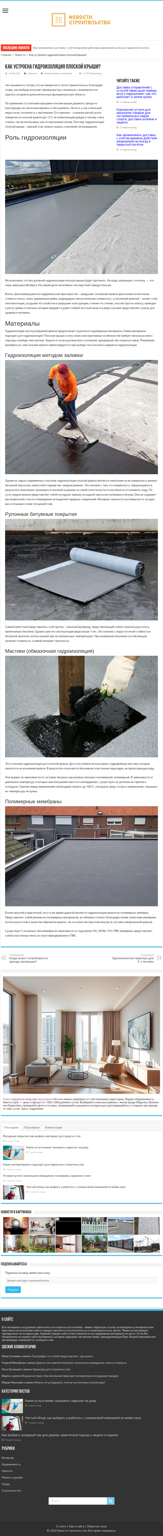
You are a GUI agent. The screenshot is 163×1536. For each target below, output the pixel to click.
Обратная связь (97, 1526)
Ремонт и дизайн (12, 1477)
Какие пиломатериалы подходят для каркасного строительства (43, 1164)
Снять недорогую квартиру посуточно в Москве (33, 1099)
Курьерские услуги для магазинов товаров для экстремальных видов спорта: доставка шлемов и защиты (137, 116)
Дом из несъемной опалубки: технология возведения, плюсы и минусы (81, 1362)
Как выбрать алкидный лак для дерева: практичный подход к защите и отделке (60, 1435)
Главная (6, 54)
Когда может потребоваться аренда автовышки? (28, 958)
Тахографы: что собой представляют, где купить (62, 1356)
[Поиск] (110, 1501)
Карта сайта (76, 1526)
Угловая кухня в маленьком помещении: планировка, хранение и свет (47, 1175)
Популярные (32, 1127)
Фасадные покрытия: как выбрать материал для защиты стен (41, 1136)
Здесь (25, 1108)
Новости (20, 54)
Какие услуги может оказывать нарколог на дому (57, 1147)
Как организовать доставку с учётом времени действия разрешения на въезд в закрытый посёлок (91, 47)
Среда (6, 1484)
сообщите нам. (44, 1340)
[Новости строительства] (81, 20)
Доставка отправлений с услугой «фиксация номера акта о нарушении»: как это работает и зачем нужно (136, 92)
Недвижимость (11, 1464)
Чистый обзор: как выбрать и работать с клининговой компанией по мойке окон (76, 1187)
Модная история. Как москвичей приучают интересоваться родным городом (70, 1376)
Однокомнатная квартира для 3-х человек (133, 958)
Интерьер (8, 1457)
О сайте (61, 1526)
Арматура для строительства (51, 1369)
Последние (11, 1127)
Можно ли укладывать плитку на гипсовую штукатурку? (70, 1382)
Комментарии (53, 1127)
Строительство (11, 1490)
